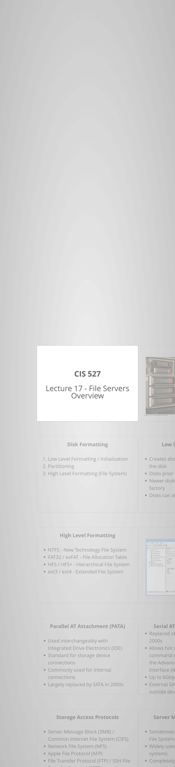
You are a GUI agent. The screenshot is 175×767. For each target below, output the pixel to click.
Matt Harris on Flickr (161, 415)
